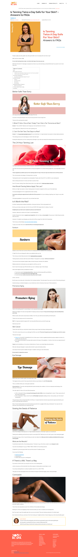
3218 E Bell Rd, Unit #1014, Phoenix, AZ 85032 (21, 552)
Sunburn (15, 79)
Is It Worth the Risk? (16, 78)
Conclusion (15, 88)
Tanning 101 (44, 3)
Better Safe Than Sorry (17, 71)
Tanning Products (53, 3)
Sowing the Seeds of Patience (19, 84)
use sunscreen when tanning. (31, 221)
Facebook (54, 541)
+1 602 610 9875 (16, 551)
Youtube (54, 544)
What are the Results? (18, 85)
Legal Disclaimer (42, 542)
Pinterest (54, 545)
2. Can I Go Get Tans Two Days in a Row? (21, 74)
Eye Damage (16, 83)
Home (38, 3)
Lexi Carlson (16, 19)
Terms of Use (41, 541)
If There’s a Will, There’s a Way (18, 87)
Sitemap (40, 545)
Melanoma (17, 337)
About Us (61, 3)
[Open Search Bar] (66, 3)
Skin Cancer (16, 81)
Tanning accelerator (19, 454)
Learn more (57, 8)
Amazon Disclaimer (42, 543)
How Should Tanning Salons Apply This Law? (22, 76)
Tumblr (54, 546)
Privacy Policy (41, 539)
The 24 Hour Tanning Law (17, 75)
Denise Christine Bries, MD (34, 19)
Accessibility (41, 538)
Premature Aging (17, 80)
